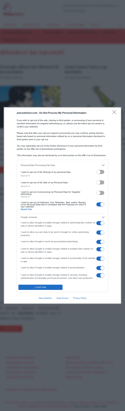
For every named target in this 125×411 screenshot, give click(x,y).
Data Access (62, 298)
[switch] (100, 172)
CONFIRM (40, 287)
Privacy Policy (79, 298)
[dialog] (62, 205)
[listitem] (62, 165)
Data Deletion (45, 298)
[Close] (115, 113)
